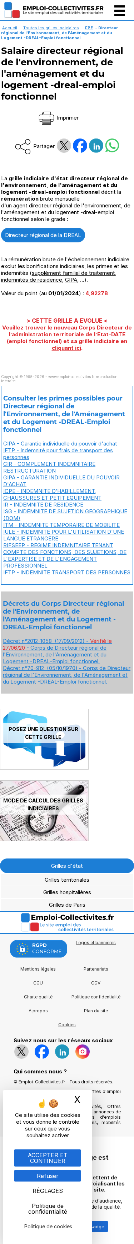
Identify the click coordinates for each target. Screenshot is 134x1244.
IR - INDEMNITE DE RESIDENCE (43, 504)
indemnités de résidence (31, 279)
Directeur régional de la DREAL (43, 235)
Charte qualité (38, 996)
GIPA (71, 279)
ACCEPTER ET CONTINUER (48, 1158)
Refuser (48, 1175)
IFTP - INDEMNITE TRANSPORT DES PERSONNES (66, 572)
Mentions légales (38, 969)
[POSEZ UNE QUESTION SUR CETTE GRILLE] (44, 767)
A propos (38, 1010)
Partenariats (96, 969)
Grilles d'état (67, 865)
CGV (95, 983)
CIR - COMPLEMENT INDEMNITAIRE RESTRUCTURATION (49, 467)
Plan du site (96, 1010)
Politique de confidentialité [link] (47, 1208)
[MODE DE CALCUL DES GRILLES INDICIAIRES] (44, 839)
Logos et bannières (96, 942)
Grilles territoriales (67, 879)
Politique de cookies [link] (48, 1226)
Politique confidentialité (95, 996)
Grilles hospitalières (67, 892)
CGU (38, 983)
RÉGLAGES (48, 1190)
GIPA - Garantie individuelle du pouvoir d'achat (60, 443)
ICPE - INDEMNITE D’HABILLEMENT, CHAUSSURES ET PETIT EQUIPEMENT (52, 494)
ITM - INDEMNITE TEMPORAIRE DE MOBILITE (61, 525)
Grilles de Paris (67, 904)
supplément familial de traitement (73, 273)
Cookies (67, 1024)
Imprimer (67, 117)
